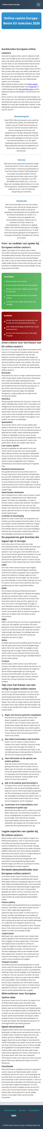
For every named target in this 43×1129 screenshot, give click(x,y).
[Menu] (38, 4)
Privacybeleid (33, 1110)
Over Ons (22, 1110)
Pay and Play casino (26, 89)
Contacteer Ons (10, 1110)
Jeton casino (33, 84)
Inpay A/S (32, 87)
